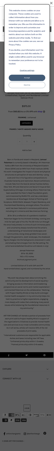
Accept (27, 78)
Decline (27, 85)
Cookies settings (27, 70)
